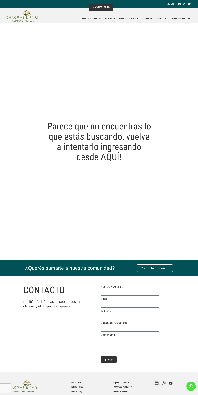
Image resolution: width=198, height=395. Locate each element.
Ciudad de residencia (114, 322)
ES (172, 3)
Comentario (108, 334)
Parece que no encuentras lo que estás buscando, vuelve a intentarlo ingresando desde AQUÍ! (99, 142)
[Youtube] (189, 3)
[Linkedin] (179, 3)
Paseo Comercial (128, 18)
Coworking (110, 18)
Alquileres (147, 18)
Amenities (162, 18)
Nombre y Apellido (112, 286)
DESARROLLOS (89, 18)
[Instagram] (184, 3)
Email (104, 298)
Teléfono (106, 310)
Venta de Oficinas (180, 18)
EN (168, 3)
